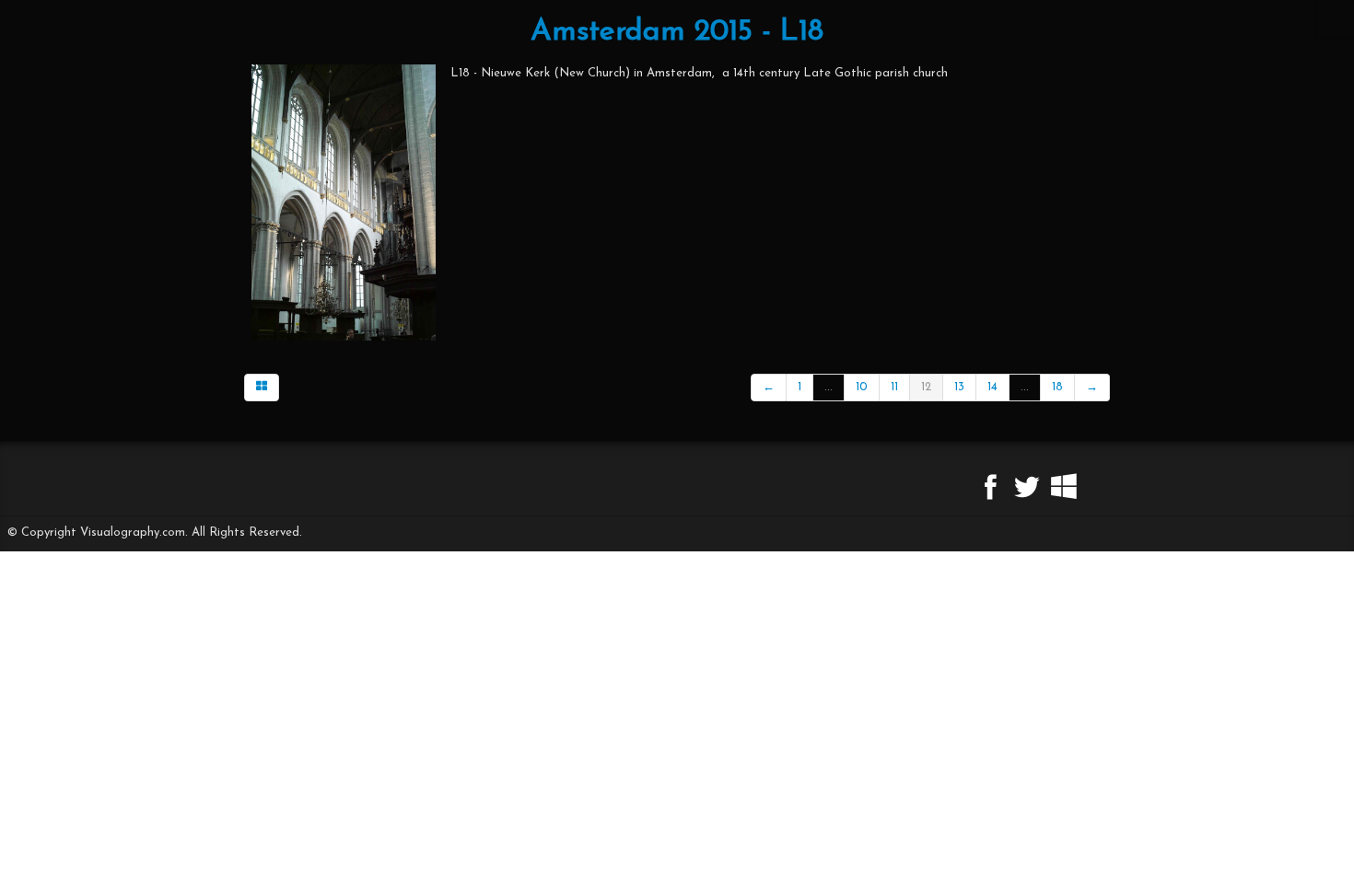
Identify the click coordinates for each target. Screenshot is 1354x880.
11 (894, 387)
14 (992, 387)
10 (862, 387)
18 (1057, 387)
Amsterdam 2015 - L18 (677, 32)
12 (926, 387)
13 (959, 387)
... (828, 387)
